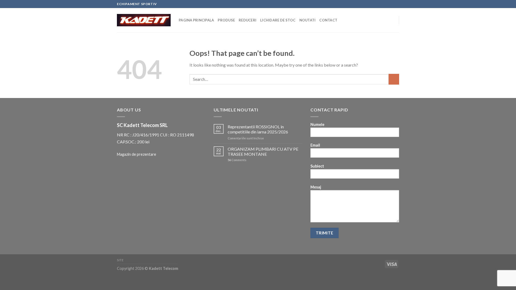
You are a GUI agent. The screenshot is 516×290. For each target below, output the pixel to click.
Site (120, 260)
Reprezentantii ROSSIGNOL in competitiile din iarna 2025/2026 (258, 129)
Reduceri (247, 20)
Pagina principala (196, 20)
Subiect (317, 166)
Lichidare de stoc (277, 20)
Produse (226, 20)
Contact (328, 20)
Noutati (307, 20)
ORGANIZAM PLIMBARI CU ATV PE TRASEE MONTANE (263, 151)
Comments (237, 160)
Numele (317, 124)
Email (315, 145)
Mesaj (315, 187)
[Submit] (394, 79)
